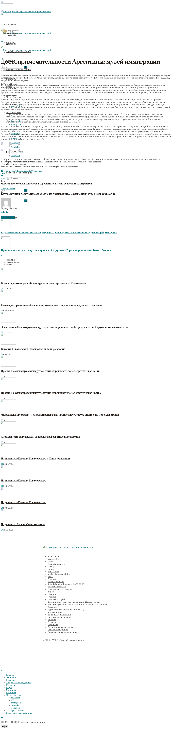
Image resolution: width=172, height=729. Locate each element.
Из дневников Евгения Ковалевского (23, 480)
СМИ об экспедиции (58, 629)
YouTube (15, 705)
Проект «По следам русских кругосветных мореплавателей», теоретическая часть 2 (51, 393)
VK (12, 700)
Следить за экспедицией (18, 682)
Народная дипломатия (59, 614)
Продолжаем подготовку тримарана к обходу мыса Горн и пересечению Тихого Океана (56, 250)
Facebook (15, 697)
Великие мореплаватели (60, 589)
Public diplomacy (56, 581)
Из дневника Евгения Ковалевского (23, 524)
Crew (50, 561)
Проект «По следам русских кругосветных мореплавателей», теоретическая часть (50, 371)
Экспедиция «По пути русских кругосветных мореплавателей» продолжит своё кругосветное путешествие (65, 327)
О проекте (53, 622)
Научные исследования (60, 617)
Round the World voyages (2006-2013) (66, 584)
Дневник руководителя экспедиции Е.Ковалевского (74, 602)
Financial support (56, 564)
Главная (12, 24)
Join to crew (53, 571)
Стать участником (17, 164)
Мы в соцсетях (13, 112)
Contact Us (53, 559)
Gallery (51, 566)
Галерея (52, 594)
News (50, 576)
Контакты (11, 692)
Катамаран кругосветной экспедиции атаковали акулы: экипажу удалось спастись (51, 305)
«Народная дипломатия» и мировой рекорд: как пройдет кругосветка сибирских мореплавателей (60, 414)
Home (4, 70)
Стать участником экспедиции (63, 632)
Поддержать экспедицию (60, 627)
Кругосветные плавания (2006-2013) (66, 609)
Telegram (15, 707)
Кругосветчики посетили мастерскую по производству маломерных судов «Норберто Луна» (59, 232)
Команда (52, 607)
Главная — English (56, 599)
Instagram (16, 702)
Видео (51, 591)
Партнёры (53, 624)
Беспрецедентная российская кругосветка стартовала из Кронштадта (43, 283)
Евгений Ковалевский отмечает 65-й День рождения (33, 349)
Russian (15, 178)
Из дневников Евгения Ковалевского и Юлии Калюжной (35, 458)
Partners (52, 579)
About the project (56, 556)
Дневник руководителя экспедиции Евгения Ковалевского (78, 604)
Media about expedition (59, 574)
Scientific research (57, 586)
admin (5, 212)
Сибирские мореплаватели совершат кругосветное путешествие (40, 436)
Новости (13, 70)
